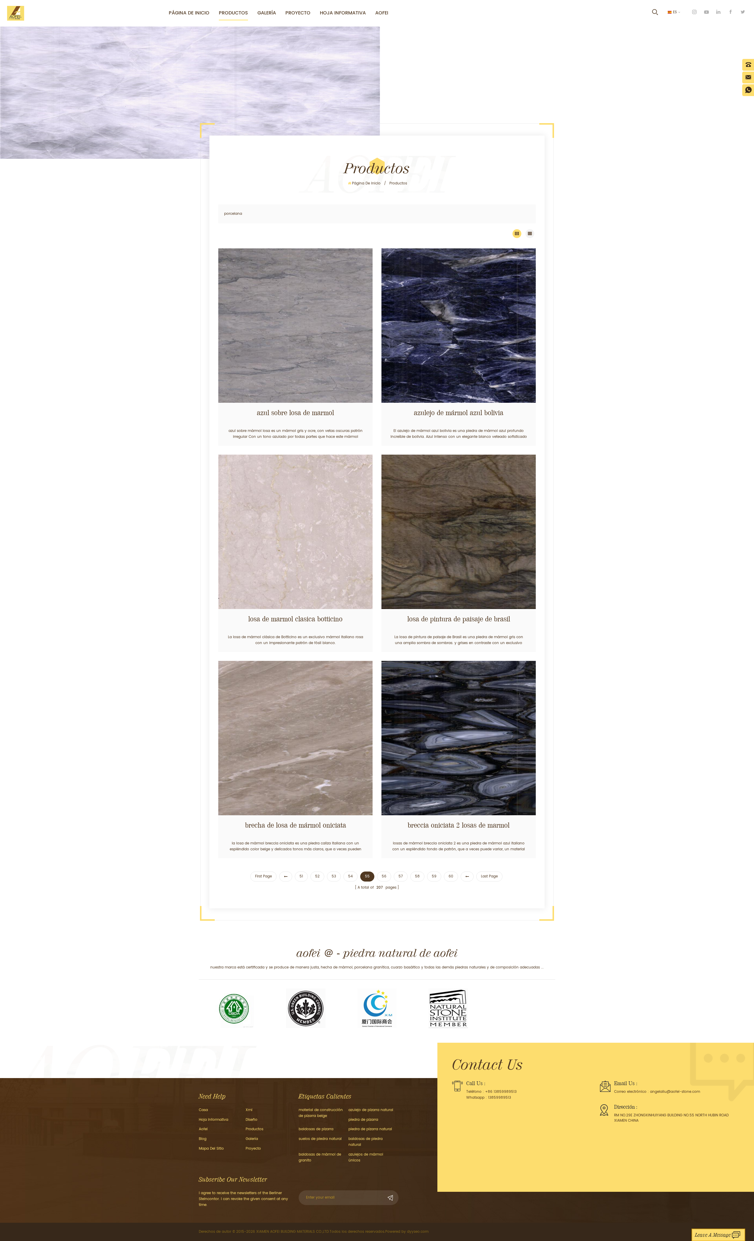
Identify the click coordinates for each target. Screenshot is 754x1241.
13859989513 (499, 1097)
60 (451, 876)
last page (489, 876)
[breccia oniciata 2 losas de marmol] (458, 738)
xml (249, 1110)
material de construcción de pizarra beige (321, 1113)
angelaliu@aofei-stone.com (675, 1092)
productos (254, 1129)
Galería (266, 13)
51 (301, 876)
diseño (251, 1120)
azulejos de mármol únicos (365, 1157)
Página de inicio (189, 13)
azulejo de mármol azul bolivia (458, 413)
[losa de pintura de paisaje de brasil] (458, 532)
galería (252, 1139)
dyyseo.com (418, 1232)
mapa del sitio (211, 1148)
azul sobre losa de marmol (295, 413)
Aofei (381, 13)
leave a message (713, 1235)
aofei (203, 1129)
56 (384, 876)
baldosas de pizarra (316, 1129)
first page (263, 876)
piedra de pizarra (363, 1120)
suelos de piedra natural (320, 1139)
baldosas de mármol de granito (320, 1157)
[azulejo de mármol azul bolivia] (458, 325)
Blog (202, 1139)
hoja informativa (343, 13)
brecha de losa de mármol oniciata (295, 825)
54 (350, 876)
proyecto (297, 13)
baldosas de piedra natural (365, 1142)
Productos (233, 13)
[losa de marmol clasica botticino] (295, 532)
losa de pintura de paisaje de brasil (458, 619)
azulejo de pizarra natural (370, 1110)
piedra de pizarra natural (370, 1129)
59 (434, 876)
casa (203, 1110)
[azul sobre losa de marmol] (295, 325)
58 (417, 876)
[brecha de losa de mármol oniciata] (295, 738)
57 (401, 876)
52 (317, 876)
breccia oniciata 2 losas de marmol (459, 825)
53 (334, 876)
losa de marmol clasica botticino (295, 619)
